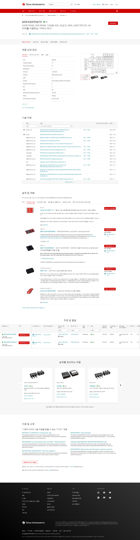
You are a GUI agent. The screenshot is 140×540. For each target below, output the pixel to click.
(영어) (88, 34)
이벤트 (23, 504)
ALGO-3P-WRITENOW (48, 291)
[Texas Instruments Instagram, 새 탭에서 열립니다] (98, 493)
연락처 (49, 492)
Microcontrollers (52, 15)
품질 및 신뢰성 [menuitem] (52, 11)
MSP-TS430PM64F (47, 248)
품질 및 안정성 (50, 507)
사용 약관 (72, 466)
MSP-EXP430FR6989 (47, 231)
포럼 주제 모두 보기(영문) (29, 462)
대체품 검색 (50, 498)
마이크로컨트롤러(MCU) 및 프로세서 (34, 15)
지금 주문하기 (113, 23)
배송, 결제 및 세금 (76, 498)
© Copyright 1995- (28, 533)
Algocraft (45, 225)
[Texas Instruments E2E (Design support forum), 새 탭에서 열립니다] (104, 498)
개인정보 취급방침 (39, 530)
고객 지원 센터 (50, 501)
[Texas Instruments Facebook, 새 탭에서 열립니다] (104, 493)
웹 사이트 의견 (67, 530)
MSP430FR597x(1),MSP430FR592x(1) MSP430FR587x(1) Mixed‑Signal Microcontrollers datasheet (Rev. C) (58, 34)
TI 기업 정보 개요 (26, 492)
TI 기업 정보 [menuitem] (73, 11)
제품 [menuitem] (23, 11)
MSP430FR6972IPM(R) (48, 258)
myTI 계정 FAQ (51, 510)
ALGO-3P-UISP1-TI (47, 210)
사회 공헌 (24, 512)
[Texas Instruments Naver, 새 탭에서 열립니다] (110, 493)
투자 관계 (24, 507)
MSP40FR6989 (44, 236)
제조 (23, 510)
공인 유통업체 (75, 504)
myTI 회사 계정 (76, 495)
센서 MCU (62, 15)
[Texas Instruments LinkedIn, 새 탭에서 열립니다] (98, 498)
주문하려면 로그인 (110, 229)
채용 (23, 495)
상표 (60, 530)
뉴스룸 (23, 498)
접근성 (23, 530)
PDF (92, 34)
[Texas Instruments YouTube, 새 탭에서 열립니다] (110, 498)
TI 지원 (50, 470)
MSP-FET (43, 271)
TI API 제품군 (75, 492)
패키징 (49, 504)
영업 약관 (48, 530)
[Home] (33, 4)
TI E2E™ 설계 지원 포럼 (53, 495)
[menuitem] (117, 11)
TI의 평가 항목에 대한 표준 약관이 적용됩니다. (33, 307)
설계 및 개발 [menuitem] (42, 11)
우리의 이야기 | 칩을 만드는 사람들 (30, 501)
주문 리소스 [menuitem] (63, 11)
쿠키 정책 (29, 530)
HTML (96, 34)
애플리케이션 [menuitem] (31, 11)
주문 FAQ (74, 501)
